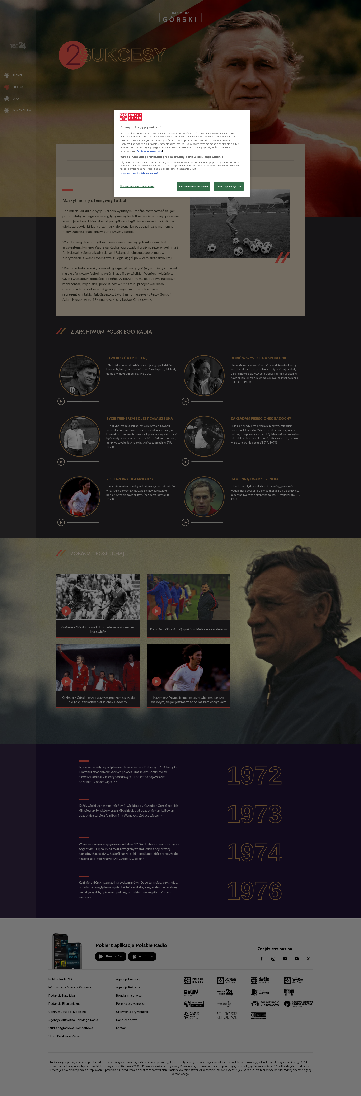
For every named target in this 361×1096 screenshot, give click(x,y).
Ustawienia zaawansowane (137, 186)
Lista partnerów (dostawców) (139, 172)
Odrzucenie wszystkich (193, 186)
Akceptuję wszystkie (228, 186)
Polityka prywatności (149, 150)
